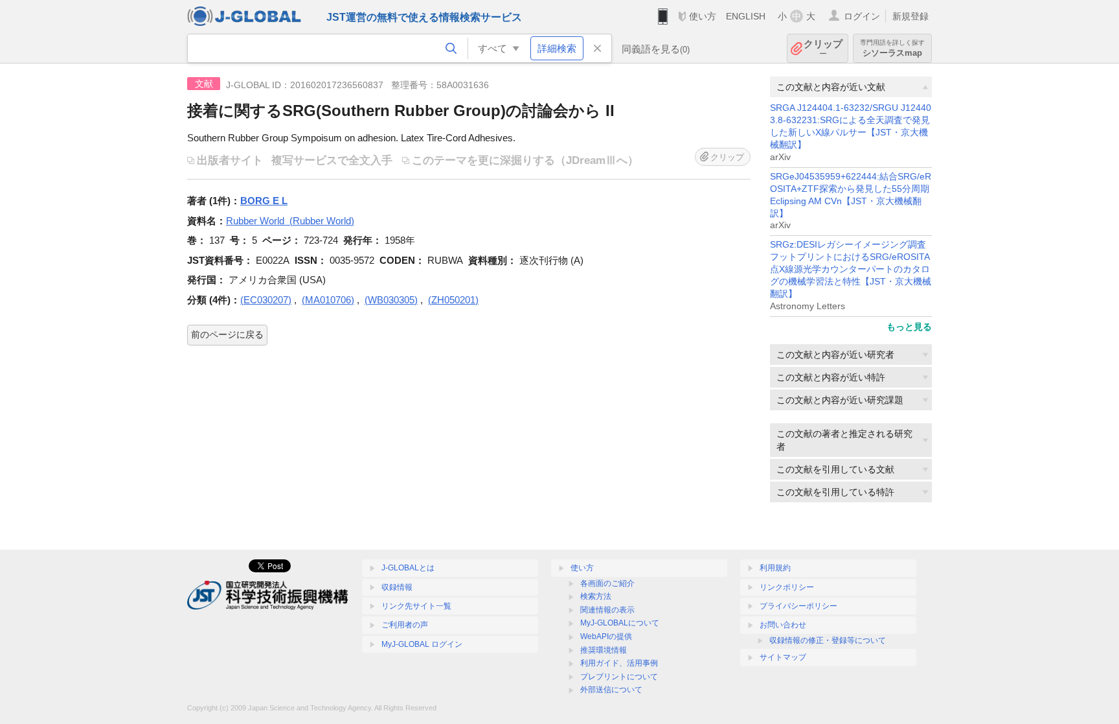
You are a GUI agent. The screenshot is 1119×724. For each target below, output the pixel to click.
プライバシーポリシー (798, 606)
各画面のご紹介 (607, 583)
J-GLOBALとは (408, 567)
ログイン (862, 16)
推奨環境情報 (603, 650)
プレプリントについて (619, 676)
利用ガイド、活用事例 (619, 663)
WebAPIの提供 (606, 636)
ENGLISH (745, 16)
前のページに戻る (227, 334)
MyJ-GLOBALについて (619, 622)
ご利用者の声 (404, 624)
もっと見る (909, 326)
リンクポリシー (787, 587)
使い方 (702, 16)
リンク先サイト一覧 (416, 606)
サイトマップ (783, 657)
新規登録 (910, 16)
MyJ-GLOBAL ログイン (421, 644)
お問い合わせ (783, 624)
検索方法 (595, 596)
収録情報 (397, 587)
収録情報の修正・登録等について (827, 640)
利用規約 (775, 567)
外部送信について (611, 689)
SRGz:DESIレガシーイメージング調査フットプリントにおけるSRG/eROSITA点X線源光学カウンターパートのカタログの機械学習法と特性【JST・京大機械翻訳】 (850, 269)
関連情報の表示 (607, 609)
